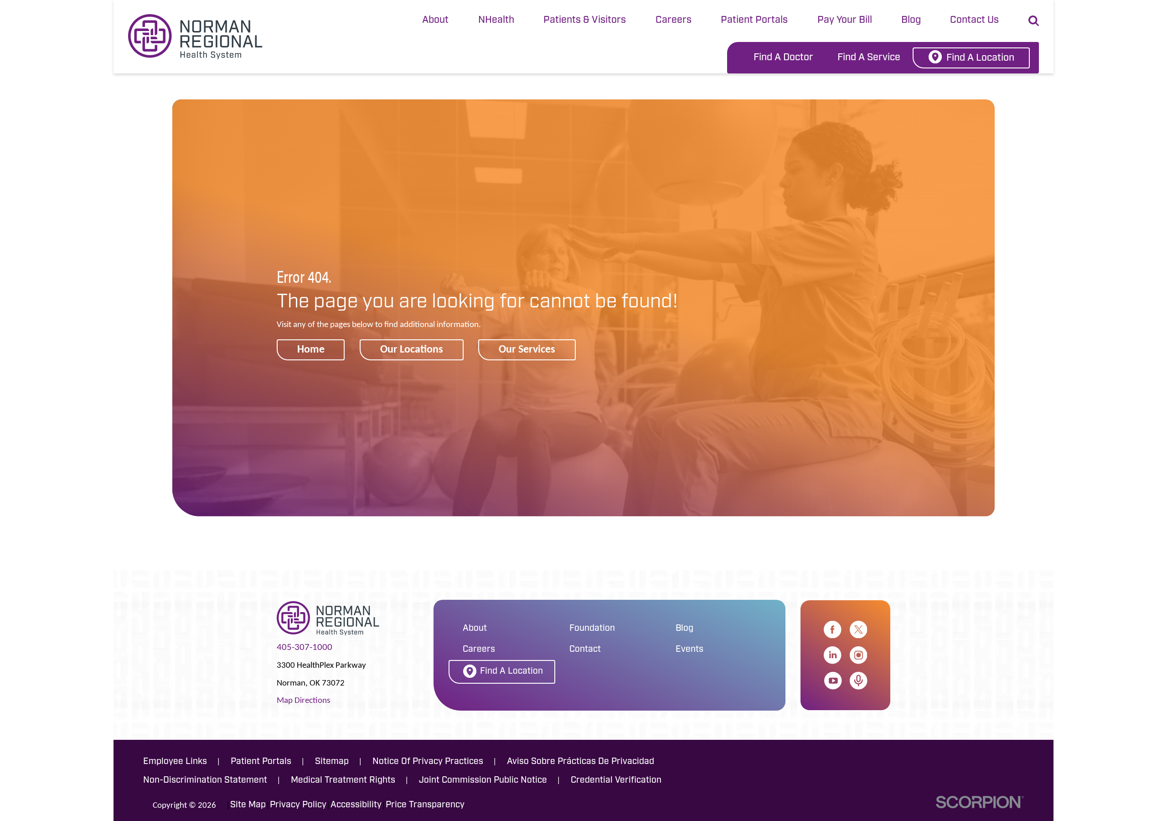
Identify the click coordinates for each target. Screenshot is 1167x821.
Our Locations (411, 349)
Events (689, 649)
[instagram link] (858, 655)
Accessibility (356, 805)
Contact (585, 649)
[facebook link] (832, 629)
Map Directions (303, 700)
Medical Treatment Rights (343, 780)
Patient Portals (754, 20)
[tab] (435, 21)
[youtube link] (833, 680)
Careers (674, 20)
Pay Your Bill (844, 20)
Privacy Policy (298, 805)
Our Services (527, 349)
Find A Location (980, 58)
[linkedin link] (832, 655)
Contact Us (974, 20)
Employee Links (175, 762)
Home (311, 349)
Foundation (592, 628)
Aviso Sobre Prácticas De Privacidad (580, 762)
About (435, 20)
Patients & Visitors (584, 20)
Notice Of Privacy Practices (427, 762)
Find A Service (868, 57)
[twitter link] (858, 629)
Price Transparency (425, 805)
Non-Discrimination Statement (205, 780)
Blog (911, 20)
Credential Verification (616, 780)
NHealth (496, 20)
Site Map (248, 805)
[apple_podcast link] (858, 680)
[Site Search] (1033, 21)
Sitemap (332, 762)
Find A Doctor (783, 57)
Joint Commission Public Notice (483, 780)
